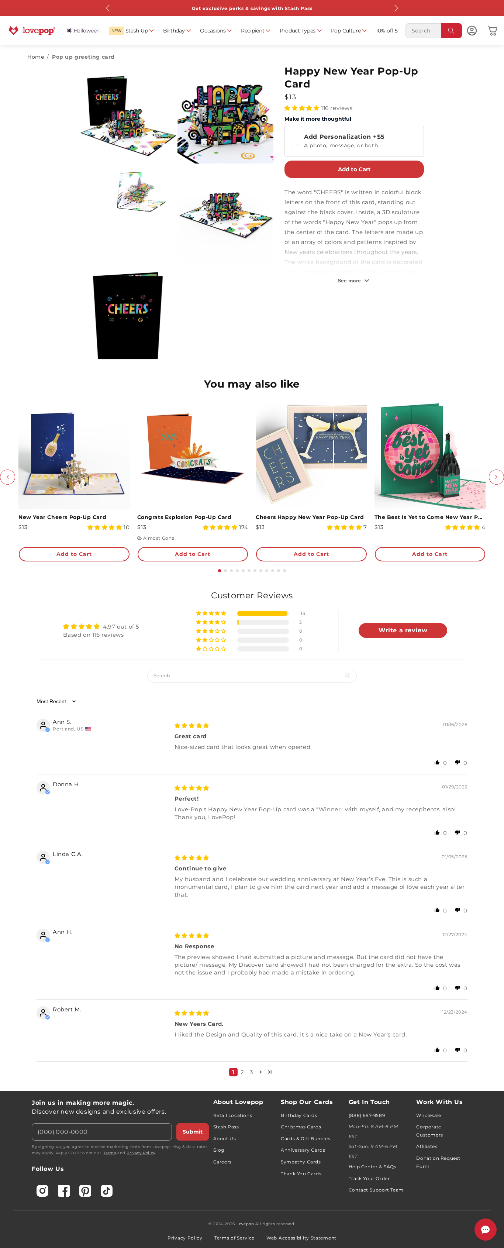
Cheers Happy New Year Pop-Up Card (310, 517)
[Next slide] (496, 477)
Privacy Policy (141, 1153)
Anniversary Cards (303, 1150)
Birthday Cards (299, 1115)
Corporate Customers (429, 1131)
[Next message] (396, 8)
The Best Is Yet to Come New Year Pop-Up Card (430, 517)
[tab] (219, 570)
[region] (252, 836)
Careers (222, 1162)
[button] (131, 30)
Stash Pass (226, 1127)
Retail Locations (232, 1115)
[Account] (472, 31)
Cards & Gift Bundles (305, 1138)
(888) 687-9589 (367, 1115)
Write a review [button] (403, 630)
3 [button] (251, 1072)
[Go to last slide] (7, 477)
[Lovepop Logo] (32, 30)
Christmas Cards (301, 1127)
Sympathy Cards (301, 1162)
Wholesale (428, 1115)
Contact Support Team (376, 1190)
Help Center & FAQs (373, 1166)
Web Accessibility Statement (301, 1238)
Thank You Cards (301, 1173)
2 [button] (242, 1072)
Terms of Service (234, 1238)
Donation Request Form (438, 1162)
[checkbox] (354, 141)
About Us (224, 1138)
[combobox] (433, 30)
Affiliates (426, 1146)
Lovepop (245, 1223)
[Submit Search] (451, 30)
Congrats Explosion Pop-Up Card (184, 517)
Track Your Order (369, 1178)
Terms (109, 1153)
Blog (218, 1150)
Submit (193, 1131)
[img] (192, 725)
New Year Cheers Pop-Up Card (62, 517)
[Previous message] (108, 8)
